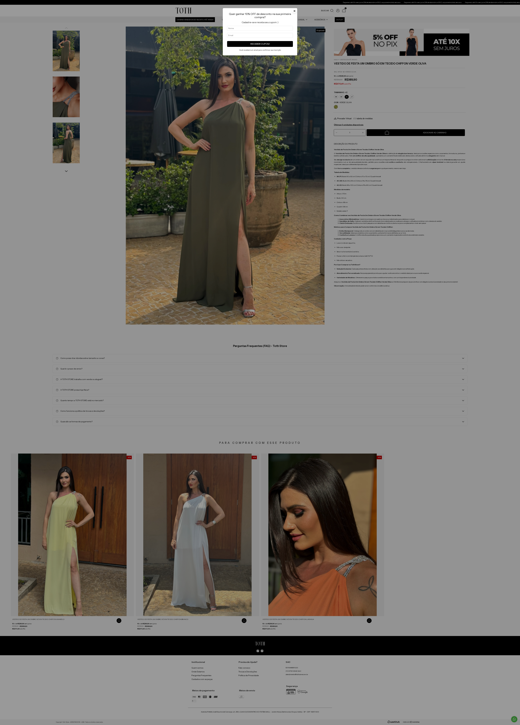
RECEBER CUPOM (260, 44)
